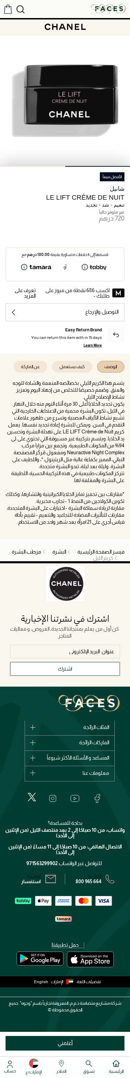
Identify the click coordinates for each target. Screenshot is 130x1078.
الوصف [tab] (110, 366)
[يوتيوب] (74, 798)
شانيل (117, 188)
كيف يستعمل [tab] (72, 366)
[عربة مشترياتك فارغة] (8, 9)
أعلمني (65, 1043)
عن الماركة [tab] (30, 366)
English (41, 981)
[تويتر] (32, 797)
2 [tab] (32, 166)
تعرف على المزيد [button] (25, 293)
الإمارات (57, 981)
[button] (63, 981)
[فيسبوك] (97, 798)
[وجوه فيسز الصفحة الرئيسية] (108, 8)
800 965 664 (89, 881)
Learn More (93, 345)
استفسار (31, 881)
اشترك (65, 669)
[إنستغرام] (52, 798)
